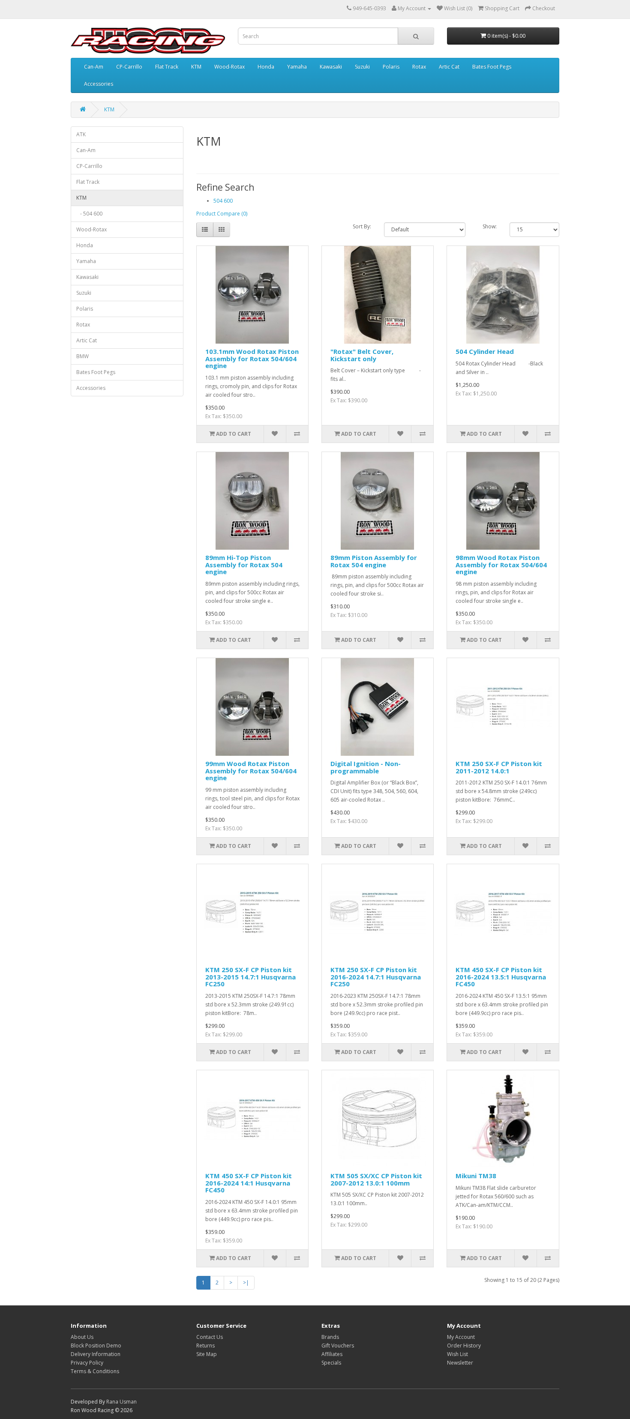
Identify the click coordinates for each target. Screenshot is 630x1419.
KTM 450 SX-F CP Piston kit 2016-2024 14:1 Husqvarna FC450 (248, 1182)
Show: (490, 226)
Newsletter (460, 1362)
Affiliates (331, 1354)
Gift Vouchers (337, 1345)
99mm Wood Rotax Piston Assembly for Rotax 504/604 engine (251, 770)
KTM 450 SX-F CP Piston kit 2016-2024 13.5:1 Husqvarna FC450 (501, 976)
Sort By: (362, 226)
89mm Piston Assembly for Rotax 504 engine (373, 561)
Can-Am (93, 66)
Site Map (206, 1354)
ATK (81, 134)
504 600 (223, 200)
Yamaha (297, 66)
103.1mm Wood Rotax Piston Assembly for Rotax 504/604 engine (252, 358)
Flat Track (166, 66)
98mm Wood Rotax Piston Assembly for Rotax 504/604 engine (501, 564)
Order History (464, 1345)
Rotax (419, 66)
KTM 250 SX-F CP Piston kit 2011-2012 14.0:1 (499, 767)
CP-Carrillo (129, 66)
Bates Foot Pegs (491, 66)
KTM (196, 66)
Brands (330, 1337)
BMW (82, 356)
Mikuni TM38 (476, 1175)
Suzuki (362, 66)
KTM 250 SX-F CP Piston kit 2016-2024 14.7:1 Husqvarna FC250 (375, 976)
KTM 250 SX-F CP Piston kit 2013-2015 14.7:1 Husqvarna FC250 (250, 976)
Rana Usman (121, 1401)
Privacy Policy (87, 1362)
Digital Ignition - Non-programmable (365, 767)
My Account (461, 1337)
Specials (331, 1362)
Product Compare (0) (221, 213)
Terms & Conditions (95, 1371)
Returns (205, 1345)
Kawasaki (331, 66)
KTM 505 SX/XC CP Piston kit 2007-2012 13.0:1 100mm (376, 1179)
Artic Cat (449, 66)
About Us (82, 1337)
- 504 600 (89, 213)
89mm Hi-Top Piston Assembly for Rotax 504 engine (243, 564)
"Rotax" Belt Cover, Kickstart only (361, 355)
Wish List (457, 1354)
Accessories (98, 83)
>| (246, 1282)
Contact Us (209, 1337)
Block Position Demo (96, 1345)
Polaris (391, 66)
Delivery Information (95, 1354)
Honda (266, 66)
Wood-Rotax (229, 66)
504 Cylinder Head (485, 351)
